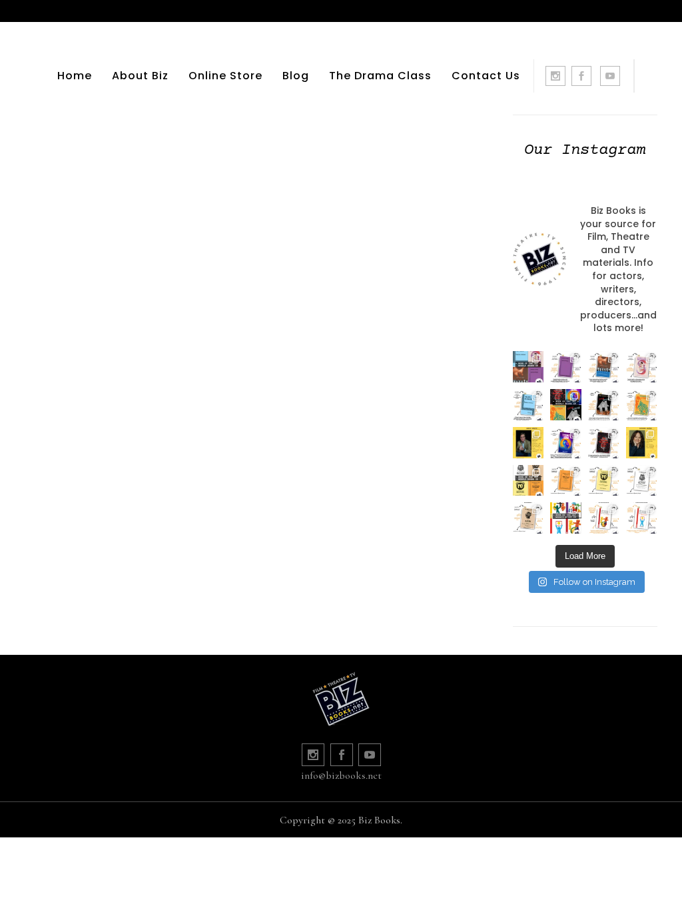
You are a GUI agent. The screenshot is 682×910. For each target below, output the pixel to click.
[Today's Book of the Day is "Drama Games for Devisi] (603, 518)
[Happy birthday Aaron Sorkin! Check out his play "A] (528, 442)
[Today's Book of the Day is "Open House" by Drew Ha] (603, 404)
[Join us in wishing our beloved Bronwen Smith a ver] (641, 442)
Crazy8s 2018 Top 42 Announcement (135, 205)
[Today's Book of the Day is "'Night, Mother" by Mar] (528, 404)
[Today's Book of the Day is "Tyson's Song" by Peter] (565, 442)
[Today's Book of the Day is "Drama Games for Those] (641, 518)
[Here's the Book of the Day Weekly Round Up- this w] (528, 366)
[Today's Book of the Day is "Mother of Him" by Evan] (565, 366)
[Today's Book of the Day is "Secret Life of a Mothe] (641, 366)
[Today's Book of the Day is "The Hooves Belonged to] (603, 442)
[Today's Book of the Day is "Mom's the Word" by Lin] (603, 366)
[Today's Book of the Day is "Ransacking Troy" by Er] (641, 404)
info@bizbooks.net (341, 775)
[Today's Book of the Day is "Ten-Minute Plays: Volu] (565, 480)
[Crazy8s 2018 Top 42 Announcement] (135, 99)
